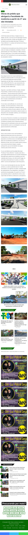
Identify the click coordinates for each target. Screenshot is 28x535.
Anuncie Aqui (15, 527)
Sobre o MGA (21, 527)
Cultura (6, 510)
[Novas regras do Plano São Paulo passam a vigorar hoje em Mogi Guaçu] (4, 469)
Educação (21, 510)
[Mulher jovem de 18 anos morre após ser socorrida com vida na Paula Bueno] (4, 475)
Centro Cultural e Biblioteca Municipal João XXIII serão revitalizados (7, 339)
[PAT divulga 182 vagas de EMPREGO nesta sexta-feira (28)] (7, 316)
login (11, 351)
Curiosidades (13, 510)
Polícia (16, 513)
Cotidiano (21, 507)
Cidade (6, 8)
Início (3, 8)
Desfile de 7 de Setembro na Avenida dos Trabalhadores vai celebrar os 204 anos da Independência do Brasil (21, 340)
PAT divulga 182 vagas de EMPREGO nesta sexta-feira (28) (7, 322)
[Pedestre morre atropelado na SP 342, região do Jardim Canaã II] (4, 482)
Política (22, 513)
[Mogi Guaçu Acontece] (14, 4)
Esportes (6, 513)
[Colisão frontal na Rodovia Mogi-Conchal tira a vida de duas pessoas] (4, 494)
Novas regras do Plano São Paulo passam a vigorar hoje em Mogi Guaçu (17, 469)
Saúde (9, 515)
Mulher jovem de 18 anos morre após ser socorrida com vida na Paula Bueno (18, 475)
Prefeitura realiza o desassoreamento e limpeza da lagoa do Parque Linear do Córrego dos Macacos (21, 323)
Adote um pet (8, 507)
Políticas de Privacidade (14, 523)
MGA (3, 30)
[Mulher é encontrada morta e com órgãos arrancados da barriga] (4, 488)
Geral (11, 513)
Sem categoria (16, 515)
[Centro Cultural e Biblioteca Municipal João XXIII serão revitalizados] (7, 333)
